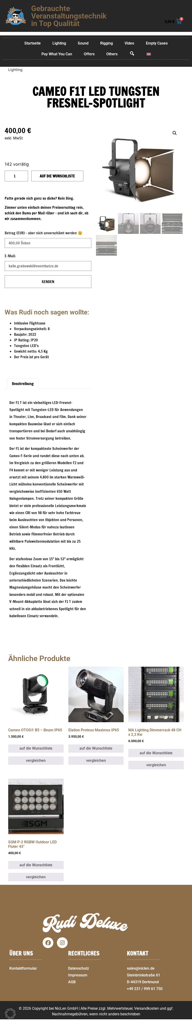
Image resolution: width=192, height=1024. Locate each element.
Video (129, 43)
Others (112, 54)
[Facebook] (48, 942)
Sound (83, 43)
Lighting (59, 43)
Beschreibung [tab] (23, 383)
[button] (186, 1021)
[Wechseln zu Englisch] (149, 54)
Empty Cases (157, 43)
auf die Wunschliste (57, 176)
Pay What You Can (56, 54)
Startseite (32, 43)
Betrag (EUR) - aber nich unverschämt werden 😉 (43, 232)
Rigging (106, 43)
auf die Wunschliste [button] (35, 748)
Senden (48, 281)
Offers (89, 54)
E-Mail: (10, 255)
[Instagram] (62, 942)
